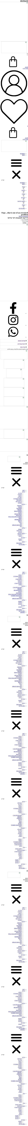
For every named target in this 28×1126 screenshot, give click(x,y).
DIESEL (19, 509)
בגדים (23, 491)
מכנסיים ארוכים (18, 843)
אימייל (26, 221)
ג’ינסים (20, 496)
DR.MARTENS (18, 590)
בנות (24, 847)
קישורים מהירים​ (21, 344)
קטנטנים (23, 828)
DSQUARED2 (18, 511)
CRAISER (19, 508)
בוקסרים (20, 534)
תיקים (20, 540)
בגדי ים (20, 493)
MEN (23, 155)
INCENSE (19, 543)
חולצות (20, 807)
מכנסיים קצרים (18, 583)
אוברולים (20, 803)
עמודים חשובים (21, 340)
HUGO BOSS (18, 514)
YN (21, 523)
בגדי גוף (20, 804)
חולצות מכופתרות (17, 498)
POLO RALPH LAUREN (15, 516)
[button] (14, 169)
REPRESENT (18, 519)
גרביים (20, 536)
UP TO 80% (22, 544)
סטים (20, 835)
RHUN (20, 521)
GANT (20, 512)
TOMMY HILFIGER (16, 595)
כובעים (20, 539)
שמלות (20, 584)
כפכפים (20, 529)
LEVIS (20, 591)
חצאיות (20, 577)
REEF (20, 518)
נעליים (23, 527)
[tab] (14, 340)
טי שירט (20, 580)
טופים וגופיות (19, 579)
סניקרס (20, 532)
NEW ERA (19, 515)
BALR (20, 507)
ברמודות (20, 494)
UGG (20, 522)
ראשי (23, 490)
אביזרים (23, 537)
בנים (24, 837)
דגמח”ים (20, 497)
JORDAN (19, 818)
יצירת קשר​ (22, 347)
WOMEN (22, 153)
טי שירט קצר (19, 501)
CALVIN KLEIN (17, 587)
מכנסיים (20, 502)
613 (21, 526)
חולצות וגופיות (18, 848)
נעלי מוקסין (19, 530)
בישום (23, 541)
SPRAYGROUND (17, 525)
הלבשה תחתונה (21, 533)
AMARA (19, 505)
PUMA (20, 823)
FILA (20, 821)
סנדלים (20, 602)
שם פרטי (25, 219)
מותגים (23, 504)
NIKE (20, 822)
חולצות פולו (19, 500)
